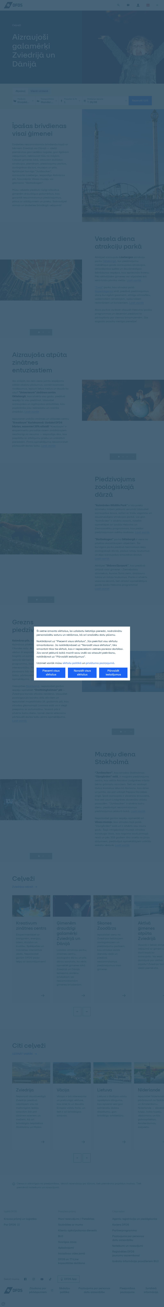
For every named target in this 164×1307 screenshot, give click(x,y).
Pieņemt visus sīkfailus (51, 672)
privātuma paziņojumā (100, 663)
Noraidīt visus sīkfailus (82, 672)
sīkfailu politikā (72, 663)
